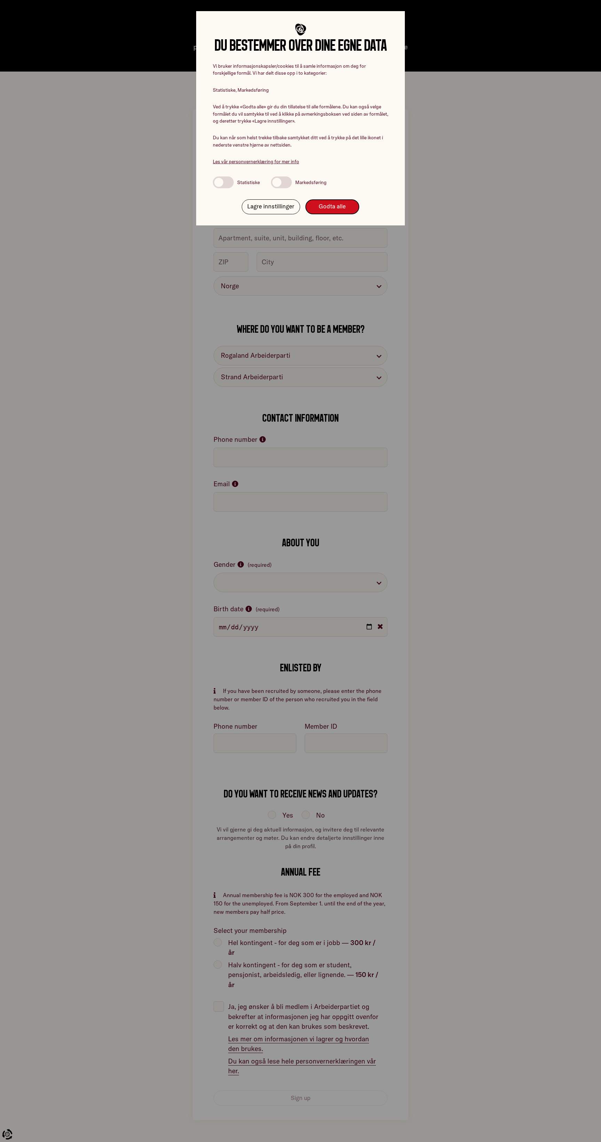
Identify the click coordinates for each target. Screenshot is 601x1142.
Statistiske (248, 182)
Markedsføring (311, 182)
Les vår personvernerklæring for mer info (256, 161)
